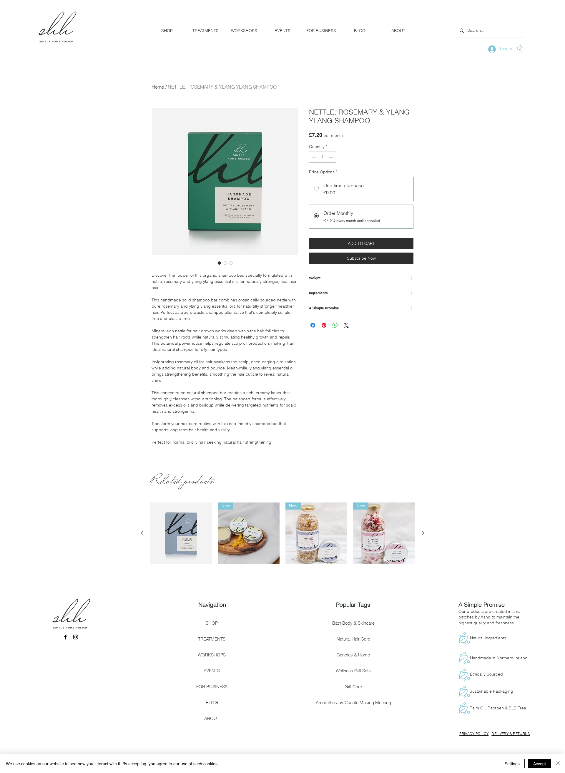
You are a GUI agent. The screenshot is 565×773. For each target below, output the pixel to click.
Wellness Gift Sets (353, 671)
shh (70, 619)
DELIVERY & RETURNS (510, 733)
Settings (512, 764)
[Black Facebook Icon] (65, 637)
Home (158, 87)
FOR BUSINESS (211, 686)
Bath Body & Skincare (353, 623)
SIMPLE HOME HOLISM (56, 41)
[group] (282, 533)
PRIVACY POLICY (473, 733)
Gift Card (353, 686)
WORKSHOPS (212, 655)
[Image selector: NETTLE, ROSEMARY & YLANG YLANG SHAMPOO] (219, 263)
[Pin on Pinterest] (324, 325)
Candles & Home (353, 655)
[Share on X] (346, 325)
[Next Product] (423, 533)
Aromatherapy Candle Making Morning (353, 702)
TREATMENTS (211, 639)
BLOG (212, 702)
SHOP (212, 623)
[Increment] (331, 157)
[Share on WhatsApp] (335, 325)
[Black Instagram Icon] (75, 637)
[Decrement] (313, 157)
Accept (539, 764)
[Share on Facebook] (312, 325)
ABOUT (211, 718)
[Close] (557, 763)
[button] (520, 48)
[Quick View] (181, 533)
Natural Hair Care (353, 639)
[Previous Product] (141, 533)
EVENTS (212, 671)
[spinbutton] (322, 157)
